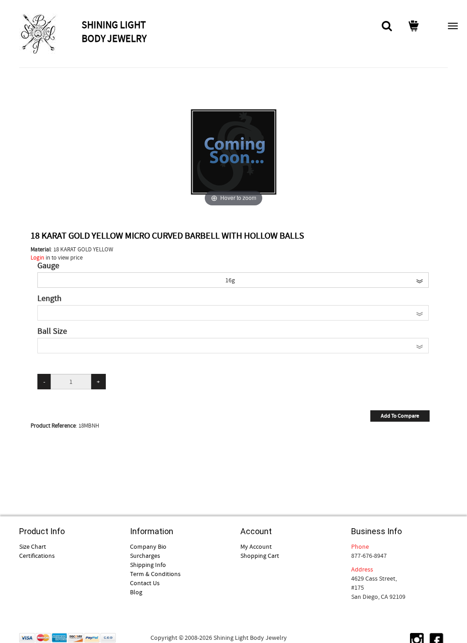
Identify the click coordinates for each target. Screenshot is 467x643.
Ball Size (52, 331)
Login (37, 257)
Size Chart (32, 546)
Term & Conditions (155, 574)
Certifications (37, 555)
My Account (256, 546)
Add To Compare (400, 415)
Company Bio (148, 546)
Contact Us (145, 583)
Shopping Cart (259, 555)
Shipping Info (148, 565)
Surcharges (145, 555)
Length (49, 299)
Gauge (48, 266)
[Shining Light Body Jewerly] (49, 34)
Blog (136, 592)
